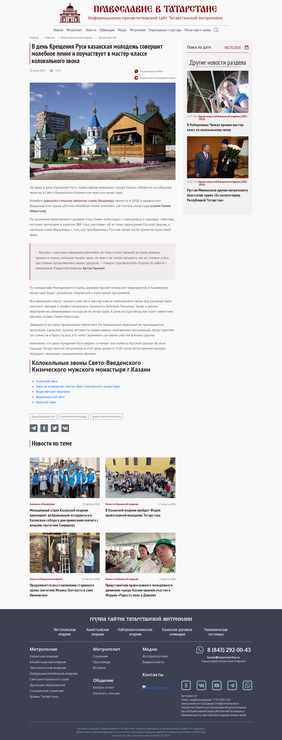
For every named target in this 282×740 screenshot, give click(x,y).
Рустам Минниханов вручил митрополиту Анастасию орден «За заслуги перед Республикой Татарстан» (217, 195)
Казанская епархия (44, 656)
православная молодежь (106, 416)
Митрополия (137, 30)
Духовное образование (47, 685)
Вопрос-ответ (103, 687)
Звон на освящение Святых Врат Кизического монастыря (78, 386)
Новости (91, 30)
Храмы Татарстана (44, 696)
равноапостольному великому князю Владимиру (79, 201)
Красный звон (46, 402)
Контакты (153, 674)
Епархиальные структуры (165, 30)
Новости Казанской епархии (76, 37)
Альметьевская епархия (97, 632)
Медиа (122, 30)
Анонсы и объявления (42, 504)
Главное (58, 30)
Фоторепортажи (155, 656)
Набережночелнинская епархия (135, 632)
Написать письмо (106, 693)
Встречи (99, 668)
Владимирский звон (50, 397)
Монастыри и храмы (198, 30)
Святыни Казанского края (49, 679)
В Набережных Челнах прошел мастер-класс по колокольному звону (215, 127)
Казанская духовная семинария (177, 632)
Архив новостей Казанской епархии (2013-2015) (223, 118)
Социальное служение (46, 691)
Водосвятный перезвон (53, 391)
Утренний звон (46, 381)
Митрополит (74, 30)
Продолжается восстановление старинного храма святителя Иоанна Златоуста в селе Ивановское (62, 590)
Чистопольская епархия (65, 632)
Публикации (107, 30)
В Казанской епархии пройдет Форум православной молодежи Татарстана (133, 513)
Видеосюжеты (153, 662)
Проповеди (101, 662)
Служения (100, 656)
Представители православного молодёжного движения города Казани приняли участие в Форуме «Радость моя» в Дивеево (139, 590)
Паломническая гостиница (216, 632)
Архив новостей (107, 37)
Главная (34, 37)
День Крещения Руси (43, 416)
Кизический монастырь (74, 416)
